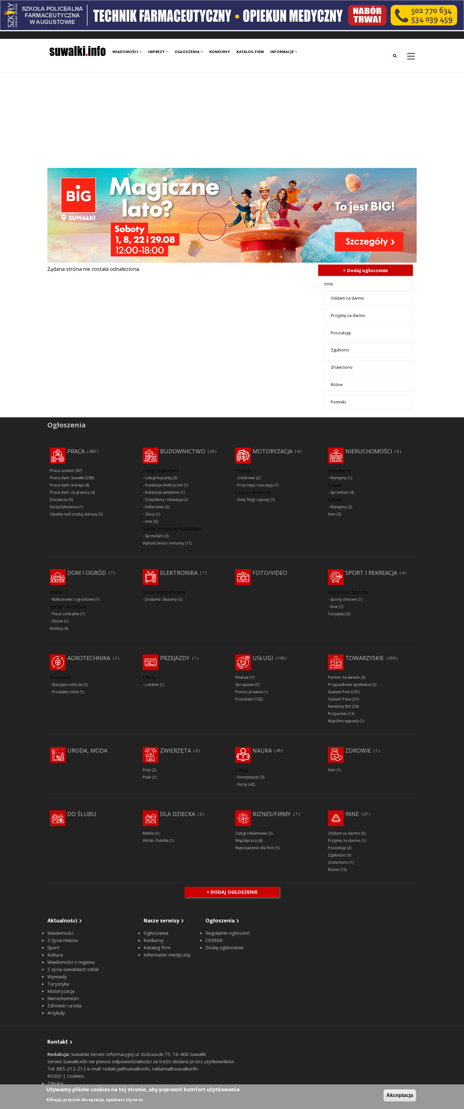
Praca (76, 451)
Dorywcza (59, 499)
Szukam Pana (339, 699)
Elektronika (179, 572)
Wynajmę (338, 477)
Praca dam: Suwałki (67, 477)
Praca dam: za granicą (69, 492)
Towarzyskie (364, 658)
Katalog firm (250, 51)
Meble (148, 833)
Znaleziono (342, 367)
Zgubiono (340, 350)
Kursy (242, 784)
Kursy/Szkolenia (64, 507)
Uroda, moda (87, 750)
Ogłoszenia (187, 51)
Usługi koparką (158, 477)
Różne (337, 384)
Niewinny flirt (339, 706)
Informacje (282, 51)
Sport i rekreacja (371, 572)
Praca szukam (62, 470)
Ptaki (147, 777)
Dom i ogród (86, 572)
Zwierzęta (175, 750)
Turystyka (336, 614)
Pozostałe (244, 699)
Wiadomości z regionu (71, 962)
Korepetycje (248, 777)
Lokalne (152, 684)
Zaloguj (55, 1083)
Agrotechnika (88, 658)
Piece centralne (65, 614)
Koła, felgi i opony (253, 499)
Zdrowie (358, 750)
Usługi (263, 658)
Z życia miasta (62, 940)
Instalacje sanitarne (162, 492)
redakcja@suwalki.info (126, 1068)
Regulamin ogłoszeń (227, 933)
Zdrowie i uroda (64, 1005)
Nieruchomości (368, 451)
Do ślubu (81, 814)
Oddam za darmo (347, 298)
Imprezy (157, 51)
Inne (328, 284)
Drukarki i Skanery (161, 599)
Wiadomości (125, 51)
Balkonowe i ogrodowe (73, 599)
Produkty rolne (65, 692)
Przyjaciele (337, 713)
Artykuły (56, 1013)
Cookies (75, 1076)
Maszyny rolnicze (67, 684)
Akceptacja (399, 1095)
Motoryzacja (272, 451)
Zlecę (150, 514)
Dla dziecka (177, 814)
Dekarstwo (154, 507)
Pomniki (338, 402)
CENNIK (214, 940)
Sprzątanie (244, 684)
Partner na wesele (344, 677)
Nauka (262, 750)
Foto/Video (270, 572)
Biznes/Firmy (272, 814)
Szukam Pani (339, 692)
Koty (147, 769)
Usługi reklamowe (251, 833)
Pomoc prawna (248, 692)
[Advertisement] (232, 120)
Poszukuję (341, 333)
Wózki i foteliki (155, 840)
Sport (53, 947)
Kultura (55, 954)
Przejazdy (174, 658)
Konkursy (219, 51)
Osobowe (246, 477)
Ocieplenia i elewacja (163, 499)
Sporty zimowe (343, 599)
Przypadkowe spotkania (349, 684)
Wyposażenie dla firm (254, 847)
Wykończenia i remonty (163, 543)
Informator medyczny (167, 954)
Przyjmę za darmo (348, 315)
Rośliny (56, 628)
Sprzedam (154, 536)
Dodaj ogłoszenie (224, 947)
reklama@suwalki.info (175, 1068)
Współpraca (246, 840)
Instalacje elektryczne (164, 485)
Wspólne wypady (343, 721)
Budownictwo (182, 451)
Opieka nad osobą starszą (73, 514)
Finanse (242, 677)
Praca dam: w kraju (67, 485)
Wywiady (57, 976)
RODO (55, 1076)
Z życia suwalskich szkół (72, 969)
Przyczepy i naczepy (255, 485)
